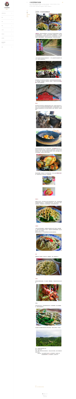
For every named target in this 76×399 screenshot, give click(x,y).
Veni (46, 395)
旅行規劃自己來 (42, 6)
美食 (27, 15)
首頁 (30, 6)
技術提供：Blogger (45, 393)
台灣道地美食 (28, 14)
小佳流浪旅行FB (49, 6)
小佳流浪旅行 (7, 7)
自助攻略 (46, 6)
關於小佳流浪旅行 (33, 6)
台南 (27, 13)
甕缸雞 (27, 16)
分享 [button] (27, 10)
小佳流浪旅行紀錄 (35, 2)
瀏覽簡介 (7, 9)
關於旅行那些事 (38, 6)
